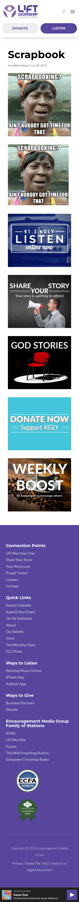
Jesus (10, 638)
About (11, 625)
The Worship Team (20, 645)
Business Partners (20, 703)
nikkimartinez (20, 65)
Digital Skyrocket (39, 870)
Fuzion (11, 746)
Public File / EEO (38, 863)
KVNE (11, 733)
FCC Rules (14, 651)
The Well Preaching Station (27, 753)
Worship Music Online (23, 670)
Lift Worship (16, 739)
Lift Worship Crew (20, 553)
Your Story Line (18, 566)
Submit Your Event (20, 612)
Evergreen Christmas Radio (27, 759)
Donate (20, 28)
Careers (12, 579)
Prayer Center (17, 573)
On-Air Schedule (19, 618)
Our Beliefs (15, 631)
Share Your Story (19, 559)
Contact (12, 586)
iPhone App (15, 677)
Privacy (17, 863)
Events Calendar (19, 605)
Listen (58, 28)
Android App (16, 684)
